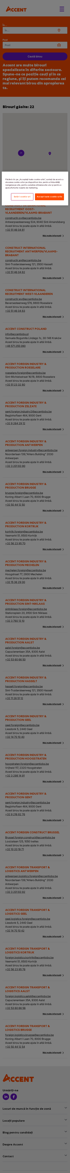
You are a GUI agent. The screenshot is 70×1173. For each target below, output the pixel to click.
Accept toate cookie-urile (49, 197)
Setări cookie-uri (22, 197)
